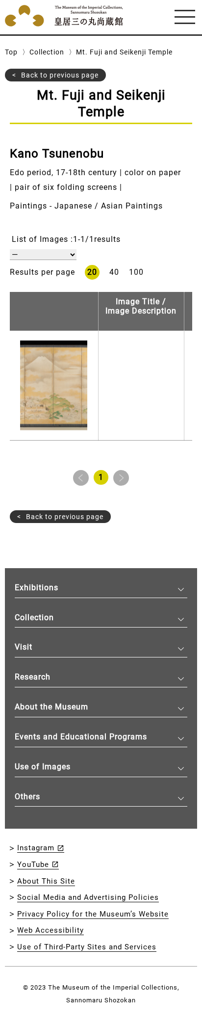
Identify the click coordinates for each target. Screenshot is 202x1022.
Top (11, 52)
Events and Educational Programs (81, 736)
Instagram (35, 847)
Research (32, 676)
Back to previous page (60, 75)
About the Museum (51, 706)
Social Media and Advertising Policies (88, 897)
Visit (23, 647)
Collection (46, 52)
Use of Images (43, 766)
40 (114, 272)
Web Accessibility (50, 930)
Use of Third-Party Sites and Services (86, 947)
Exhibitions (36, 587)
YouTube (33, 864)
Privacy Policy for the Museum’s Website (93, 914)
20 (92, 272)
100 (136, 272)
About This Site (46, 881)
